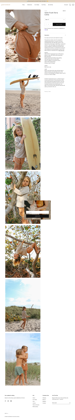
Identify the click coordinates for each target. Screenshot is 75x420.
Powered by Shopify (16, 416)
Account (66, 4)
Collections (29, 4)
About (34, 397)
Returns (44, 399)
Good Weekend (9, 416)
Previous (46, 91)
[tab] (55, 63)
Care (34, 401)
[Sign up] (69, 402)
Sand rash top (61, 50)
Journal (34, 403)
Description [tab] (47, 35)
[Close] (49, 202)
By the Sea (50, 4)
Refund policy (35, 406)
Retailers (44, 401)
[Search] (70, 5)
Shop (23, 4)
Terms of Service (36, 404)
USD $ (6, 413)
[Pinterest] (11, 400)
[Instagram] (8, 400)
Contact (44, 403)
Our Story (44, 4)
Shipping (44, 397)
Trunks (46, 10)
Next (50, 91)
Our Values (37, 4)
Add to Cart (59, 24)
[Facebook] (5, 400)
